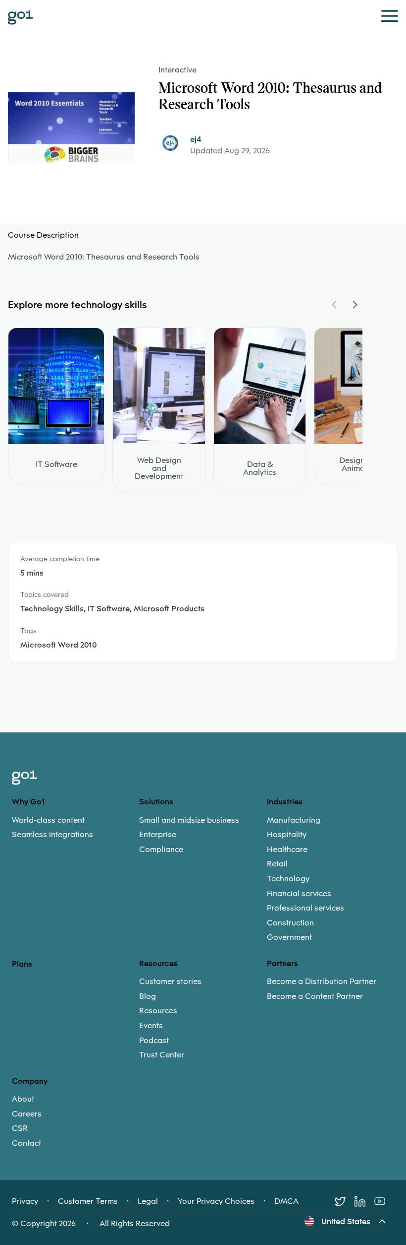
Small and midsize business (189, 820)
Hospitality (286, 834)
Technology (288, 878)
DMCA (286, 1201)
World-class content (48, 820)
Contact (26, 1143)
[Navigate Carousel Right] (354, 305)
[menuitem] (75, 827)
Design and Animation (360, 464)
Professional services (305, 908)
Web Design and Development (159, 468)
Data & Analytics (259, 468)
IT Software (56, 464)
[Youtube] (384, 1201)
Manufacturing (293, 820)
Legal (148, 1201)
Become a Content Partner (315, 996)
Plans (22, 964)
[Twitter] (345, 1201)
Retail (277, 863)
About (23, 1099)
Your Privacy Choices (216, 1201)
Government (289, 937)
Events (151, 1025)
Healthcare (287, 849)
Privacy (25, 1201)
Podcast (154, 1040)
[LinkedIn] (364, 1201)
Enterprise (157, 834)
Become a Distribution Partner (321, 981)
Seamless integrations (52, 834)
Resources (158, 1010)
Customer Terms (88, 1201)
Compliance (161, 849)
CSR (20, 1128)
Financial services (299, 893)
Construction (290, 922)
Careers (27, 1114)
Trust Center (161, 1054)
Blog (147, 996)
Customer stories (170, 981)
